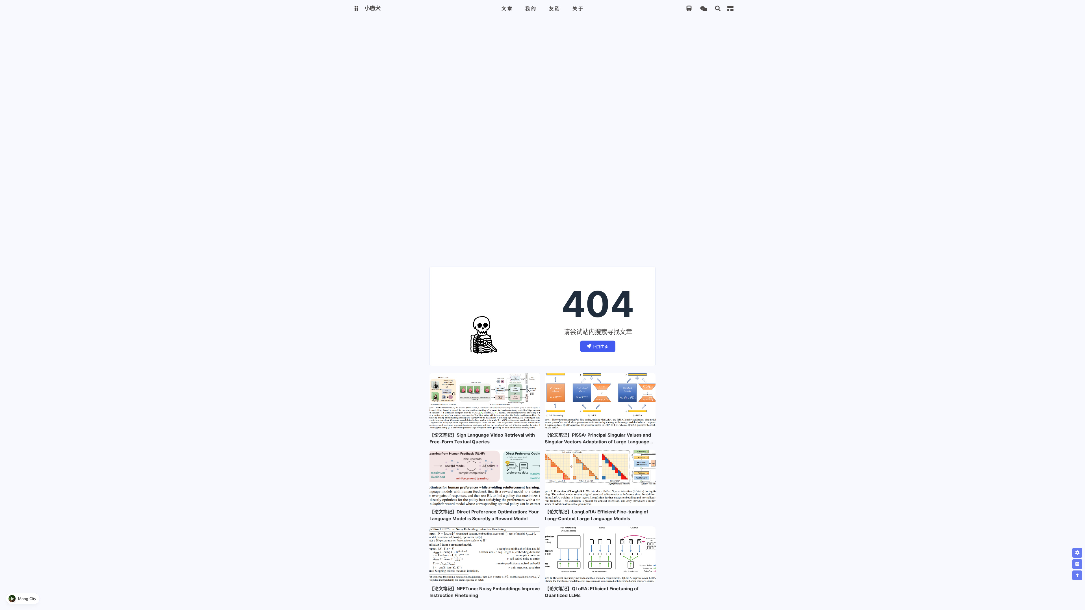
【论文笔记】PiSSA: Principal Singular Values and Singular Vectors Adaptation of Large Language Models (598, 438)
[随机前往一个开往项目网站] (689, 9)
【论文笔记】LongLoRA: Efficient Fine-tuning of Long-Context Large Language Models (596, 515)
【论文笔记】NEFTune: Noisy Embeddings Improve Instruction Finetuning (484, 592)
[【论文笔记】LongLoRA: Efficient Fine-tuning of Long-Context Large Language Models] (600, 478)
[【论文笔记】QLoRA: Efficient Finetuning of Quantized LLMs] (600, 554)
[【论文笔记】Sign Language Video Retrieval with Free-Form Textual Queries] (484, 401)
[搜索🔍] (718, 9)
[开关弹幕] (1077, 564)
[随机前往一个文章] (703, 9)
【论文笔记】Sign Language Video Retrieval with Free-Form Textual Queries (482, 438)
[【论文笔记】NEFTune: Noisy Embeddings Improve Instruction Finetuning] (484, 554)
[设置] (1077, 553)
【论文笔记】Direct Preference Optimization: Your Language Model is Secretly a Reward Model (484, 515)
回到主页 (601, 346)
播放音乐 (23, 598)
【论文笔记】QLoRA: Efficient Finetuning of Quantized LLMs (592, 592)
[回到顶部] (1077, 575)
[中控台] (730, 8)
